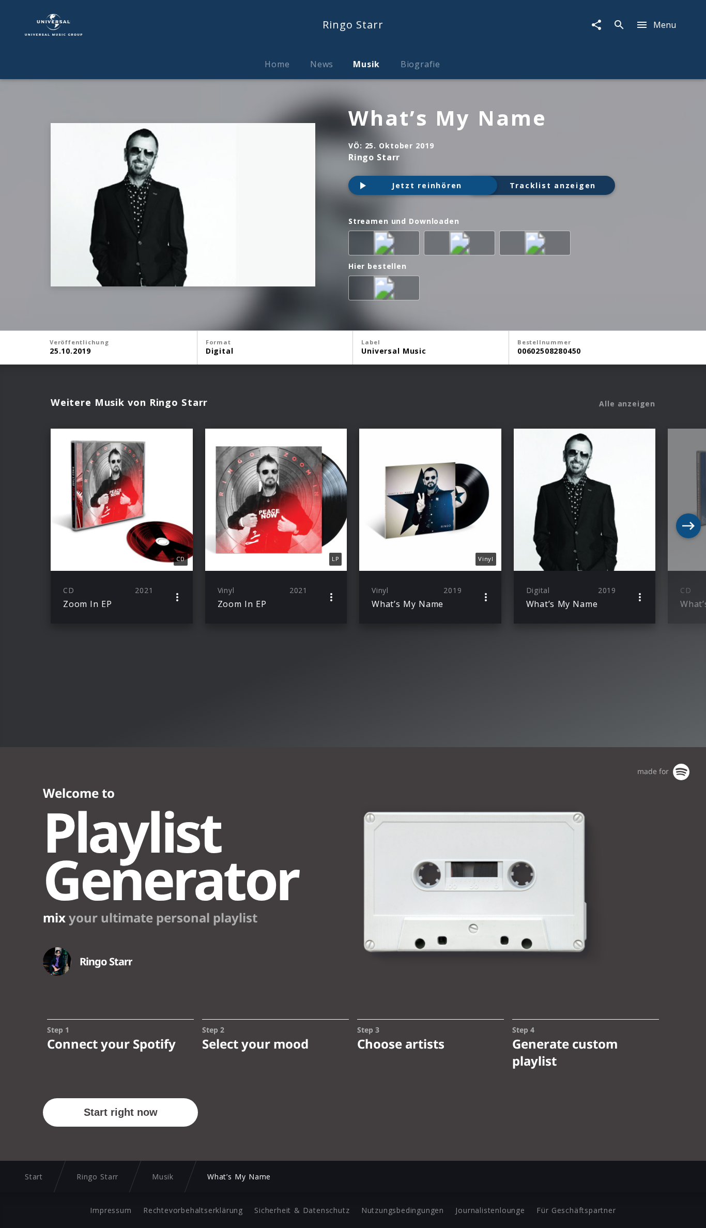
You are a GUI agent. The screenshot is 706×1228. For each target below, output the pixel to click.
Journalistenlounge (490, 1210)
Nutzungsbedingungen (402, 1210)
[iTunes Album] (537, 245)
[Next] (688, 525)
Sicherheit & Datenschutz (301, 1210)
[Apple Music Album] (386, 245)
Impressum (110, 1210)
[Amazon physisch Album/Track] (386, 290)
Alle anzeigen (627, 403)
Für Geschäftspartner (576, 1210)
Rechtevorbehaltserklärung (193, 1210)
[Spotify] (461, 245)
